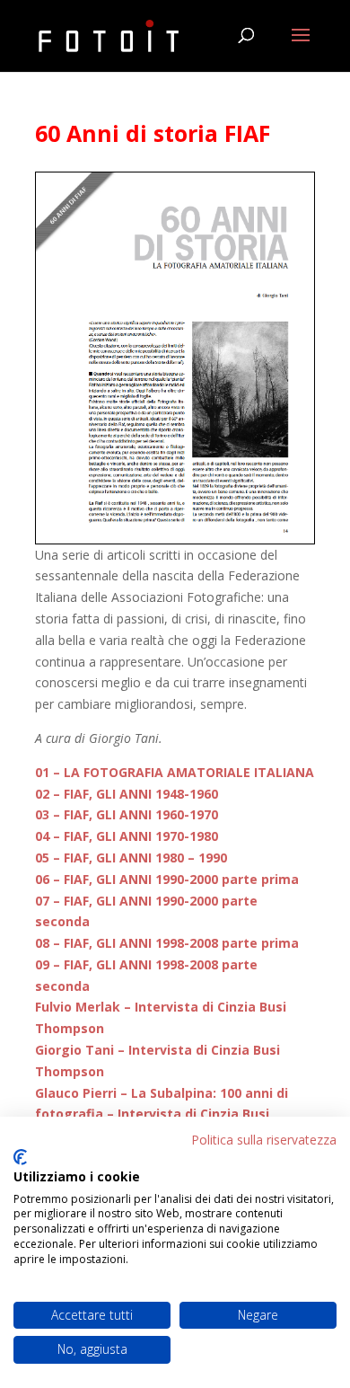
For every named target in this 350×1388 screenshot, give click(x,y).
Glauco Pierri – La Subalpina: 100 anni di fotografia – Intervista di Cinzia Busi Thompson (161, 1114)
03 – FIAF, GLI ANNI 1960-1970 (126, 814)
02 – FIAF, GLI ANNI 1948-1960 (126, 793)
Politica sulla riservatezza (264, 1139)
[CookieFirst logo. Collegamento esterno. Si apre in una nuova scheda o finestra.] (20, 1157)
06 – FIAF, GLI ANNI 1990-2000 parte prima (167, 879)
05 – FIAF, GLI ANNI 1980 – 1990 (131, 857)
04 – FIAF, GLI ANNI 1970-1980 (126, 835)
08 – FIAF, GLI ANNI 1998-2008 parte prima (167, 942)
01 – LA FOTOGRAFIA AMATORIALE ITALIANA (174, 772)
